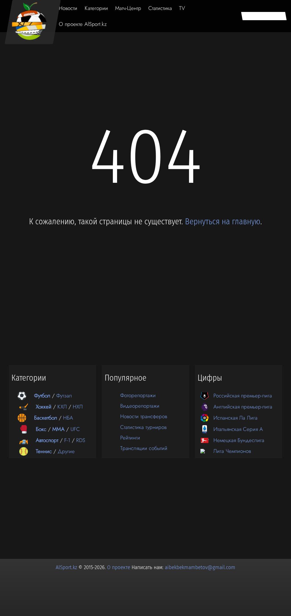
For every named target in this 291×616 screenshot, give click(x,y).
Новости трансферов (143, 416)
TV (182, 8)
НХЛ (78, 406)
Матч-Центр (128, 8)
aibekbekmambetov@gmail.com (200, 567)
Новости (68, 8)
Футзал (64, 395)
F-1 (67, 440)
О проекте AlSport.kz (83, 24)
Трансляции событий (143, 448)
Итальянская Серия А (238, 429)
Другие (66, 451)
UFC (75, 429)
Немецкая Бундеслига (238, 440)
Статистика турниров (143, 427)
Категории (96, 8)
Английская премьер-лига (242, 406)
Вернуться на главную (222, 222)
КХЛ (62, 406)
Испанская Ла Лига (235, 418)
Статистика (160, 8)
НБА (68, 418)
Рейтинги (130, 437)
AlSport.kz (66, 567)
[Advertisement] (145, 49)
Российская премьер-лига (242, 395)
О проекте (119, 567)
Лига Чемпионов (232, 451)
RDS (80, 440)
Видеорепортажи (139, 406)
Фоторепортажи (138, 395)
